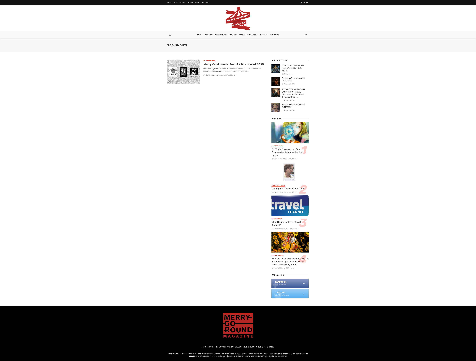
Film (199, 35)
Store (197, 2)
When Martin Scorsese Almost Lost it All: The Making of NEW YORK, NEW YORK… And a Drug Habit (290, 261)
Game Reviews (277, 146)
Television (220, 35)
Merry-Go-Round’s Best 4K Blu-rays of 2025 (233, 64)
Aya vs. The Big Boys (248, 35)
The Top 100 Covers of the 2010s (287, 188)
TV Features (276, 219)
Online (263, 35)
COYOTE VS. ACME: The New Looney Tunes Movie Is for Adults (293, 68)
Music (208, 35)
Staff (175, 2)
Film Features (209, 61)
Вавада (192, 356)
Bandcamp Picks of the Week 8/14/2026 (293, 106)
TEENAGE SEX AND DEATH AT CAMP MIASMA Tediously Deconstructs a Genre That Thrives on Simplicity (293, 93)
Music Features (278, 185)
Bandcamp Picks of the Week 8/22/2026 (293, 79)
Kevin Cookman (212, 75)
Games (232, 35)
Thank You (204, 2)
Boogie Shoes (277, 255)
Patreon (182, 2)
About (169, 2)
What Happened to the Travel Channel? (286, 223)
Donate (190, 2)
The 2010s (274, 35)
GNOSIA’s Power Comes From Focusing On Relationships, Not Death (287, 152)
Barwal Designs (282, 353)
